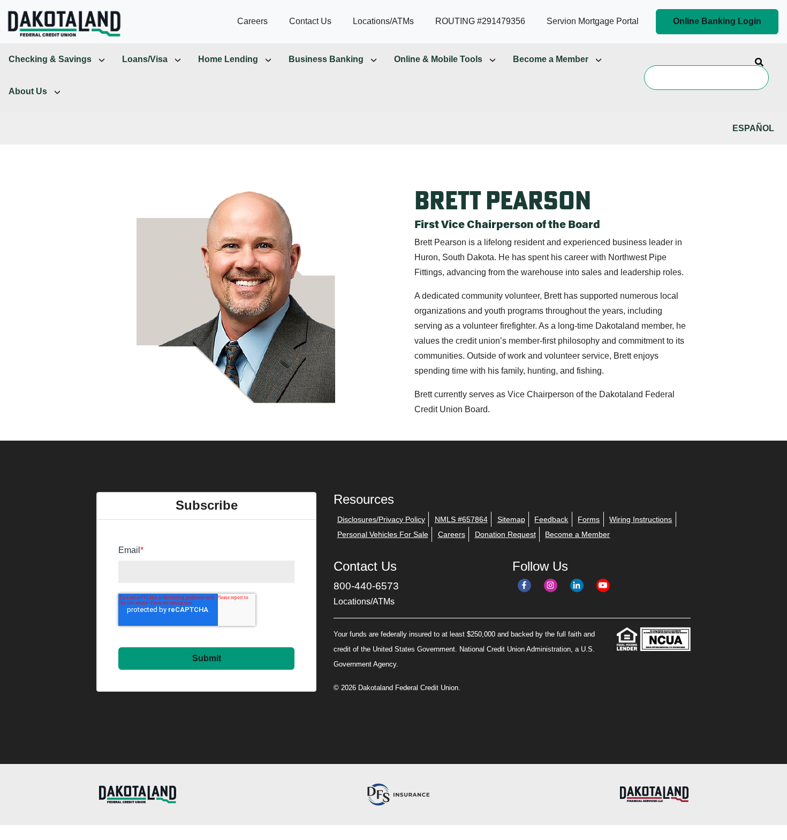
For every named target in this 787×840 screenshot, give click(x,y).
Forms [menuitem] (589, 519)
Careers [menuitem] (451, 534)
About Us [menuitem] (28, 91)
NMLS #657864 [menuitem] (461, 519)
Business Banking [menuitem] (326, 59)
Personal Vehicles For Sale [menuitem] (382, 534)
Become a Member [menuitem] (550, 59)
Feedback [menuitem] (551, 519)
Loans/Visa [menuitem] (145, 59)
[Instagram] (551, 585)
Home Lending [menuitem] (228, 59)
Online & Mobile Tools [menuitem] (438, 59)
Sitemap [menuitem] (511, 519)
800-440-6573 (366, 586)
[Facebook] (524, 585)
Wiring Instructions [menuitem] (640, 519)
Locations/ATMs (364, 601)
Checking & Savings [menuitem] (50, 59)
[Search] (759, 61)
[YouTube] (603, 585)
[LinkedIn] (577, 585)
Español (753, 128)
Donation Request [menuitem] (505, 534)
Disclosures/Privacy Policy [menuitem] (381, 519)
